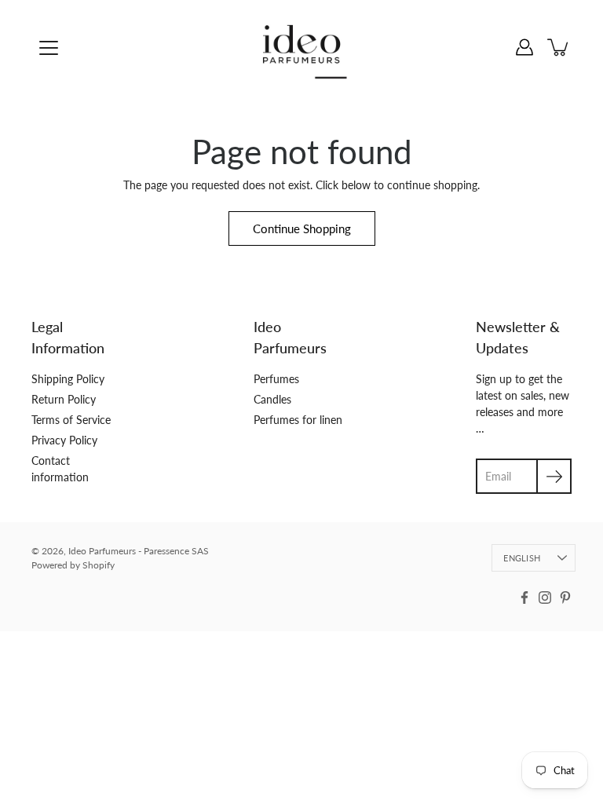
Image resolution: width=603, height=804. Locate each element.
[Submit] (554, 476)
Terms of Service (71, 419)
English (521, 558)
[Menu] (48, 47)
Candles (272, 399)
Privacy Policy (64, 440)
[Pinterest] (565, 597)
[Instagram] (545, 597)
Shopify (98, 565)
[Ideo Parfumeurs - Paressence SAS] (302, 47)
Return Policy (63, 399)
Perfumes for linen (298, 419)
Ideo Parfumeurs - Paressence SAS (138, 551)
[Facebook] (524, 597)
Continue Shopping (302, 228)
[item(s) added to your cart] (559, 47)
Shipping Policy (67, 379)
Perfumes (276, 379)
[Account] (524, 47)
